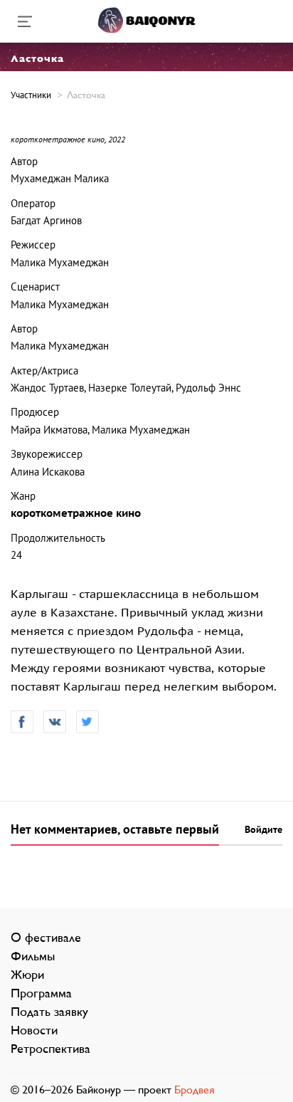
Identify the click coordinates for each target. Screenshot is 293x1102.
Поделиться (22, 721)
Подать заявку (49, 1011)
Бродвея (194, 1089)
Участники (31, 95)
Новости (34, 1030)
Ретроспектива (50, 1048)
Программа (41, 993)
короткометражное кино (76, 513)
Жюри (27, 974)
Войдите (263, 830)
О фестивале (46, 937)
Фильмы (33, 956)
